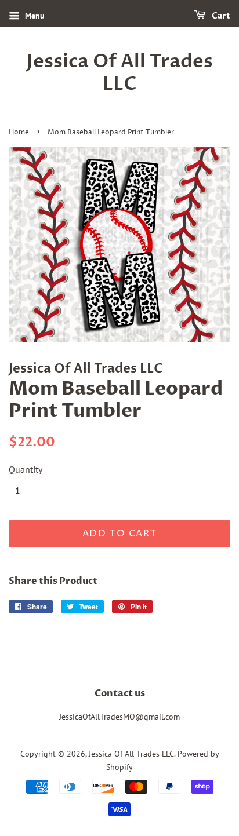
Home (19, 132)
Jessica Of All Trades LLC (120, 72)
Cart (220, 15)
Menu (34, 15)
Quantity (25, 469)
